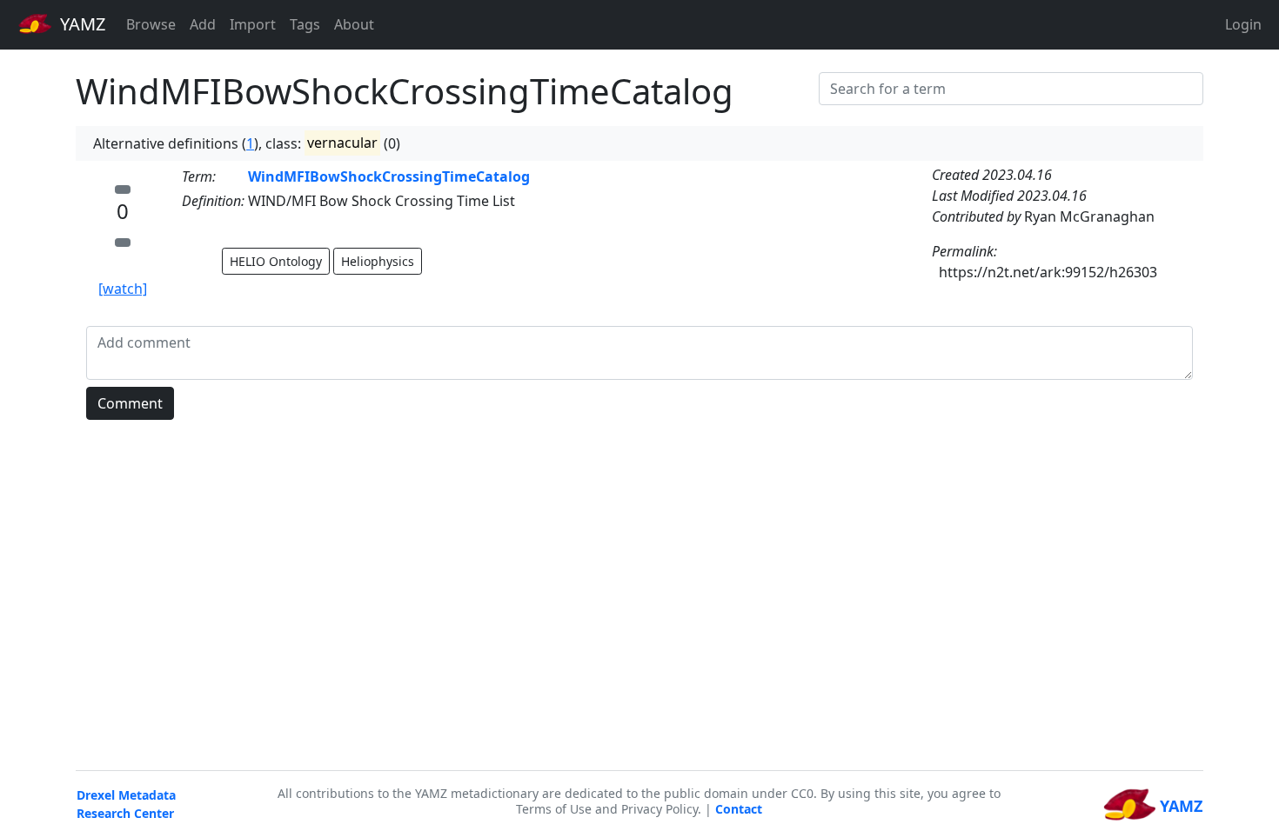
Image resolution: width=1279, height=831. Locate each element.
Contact (738, 809)
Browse (151, 24)
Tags (305, 24)
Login (1243, 24)
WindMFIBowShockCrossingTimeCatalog (389, 176)
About (354, 24)
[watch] (122, 288)
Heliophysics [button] (377, 261)
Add (203, 24)
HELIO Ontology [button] (276, 261)
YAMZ (80, 24)
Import (253, 24)
